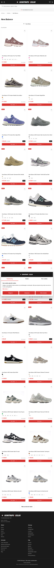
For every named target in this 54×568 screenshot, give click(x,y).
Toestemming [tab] (10, 278)
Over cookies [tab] (44, 278)
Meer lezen (5, 289)
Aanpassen (27, 293)
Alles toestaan (43, 293)
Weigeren (10, 293)
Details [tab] (27, 278)
